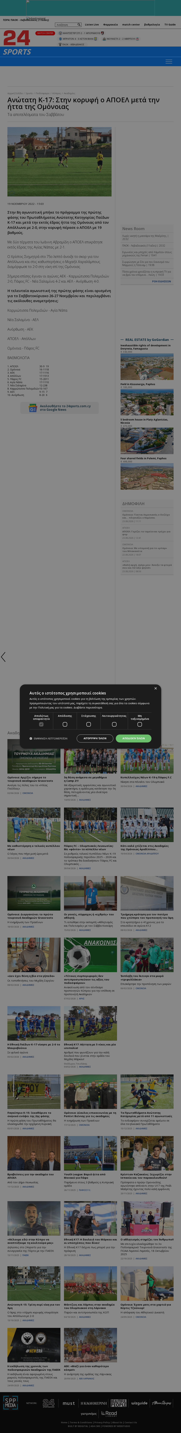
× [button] (155, 688)
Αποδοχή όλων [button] (133, 738)
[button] (48, 738)
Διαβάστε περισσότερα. (88, 707)
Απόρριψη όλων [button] (95, 738)
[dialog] (90, 716)
